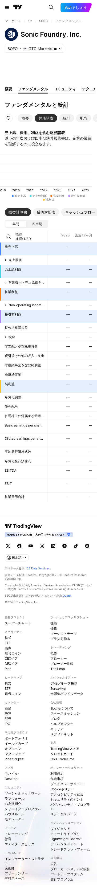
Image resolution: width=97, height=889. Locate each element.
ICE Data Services (38, 568)
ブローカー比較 (61, 664)
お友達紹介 (13, 804)
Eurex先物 (58, 688)
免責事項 (57, 779)
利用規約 (57, 773)
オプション (13, 749)
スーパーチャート (18, 623)
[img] (55, 49)
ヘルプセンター (61, 724)
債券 (8, 648)
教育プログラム (61, 879)
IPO (7, 724)
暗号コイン (13, 653)
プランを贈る (60, 639)
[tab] (25, 118)
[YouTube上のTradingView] (30, 546)
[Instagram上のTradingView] (42, 546)
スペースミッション (65, 713)
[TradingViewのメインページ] (17, 7)
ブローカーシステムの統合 (70, 869)
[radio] (15, 224)
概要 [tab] (8, 88)
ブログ (55, 719)
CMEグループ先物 (63, 683)
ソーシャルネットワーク (23, 793)
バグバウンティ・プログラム (70, 807)
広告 (53, 864)
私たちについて (61, 708)
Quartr (67, 595)
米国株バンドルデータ (66, 694)
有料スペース (14, 878)
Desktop (11, 779)
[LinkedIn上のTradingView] (53, 546)
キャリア (57, 729)
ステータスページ (63, 814)
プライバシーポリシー (66, 784)
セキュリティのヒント (66, 799)
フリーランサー (16, 873)
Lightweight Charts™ (66, 839)
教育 (8, 839)
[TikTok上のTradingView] (76, 546)
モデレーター (14, 819)
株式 (8, 638)
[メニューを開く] (7, 7)
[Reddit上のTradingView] (87, 546)
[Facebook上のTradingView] (19, 546)
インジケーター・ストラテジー (24, 861)
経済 (8, 708)
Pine (8, 669)
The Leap (57, 669)
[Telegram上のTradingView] (64, 546)
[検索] (51, 7)
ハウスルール (14, 814)
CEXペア (11, 658)
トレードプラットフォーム (70, 849)
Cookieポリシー (62, 789)
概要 (53, 653)
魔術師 (10, 868)
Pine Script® (14, 759)
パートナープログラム (66, 874)
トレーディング (16, 834)
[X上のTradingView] (8, 546)
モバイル (11, 773)
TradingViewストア (64, 749)
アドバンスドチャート (66, 844)
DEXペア (11, 664)
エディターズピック (19, 844)
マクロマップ (14, 754)
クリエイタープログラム (23, 809)
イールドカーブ (16, 743)
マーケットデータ (63, 633)
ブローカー (58, 658)
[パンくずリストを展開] (30, 21)
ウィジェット (60, 828)
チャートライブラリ (65, 834)
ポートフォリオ (16, 738)
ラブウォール (14, 798)
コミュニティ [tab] (65, 88)
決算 (8, 713)
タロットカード (61, 754)
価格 (53, 628)
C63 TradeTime (62, 759)
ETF (8, 643)
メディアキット (61, 734)
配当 (8, 719)
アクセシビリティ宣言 (66, 794)
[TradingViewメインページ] (23, 526)
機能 (53, 623)
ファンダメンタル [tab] (33, 88)
